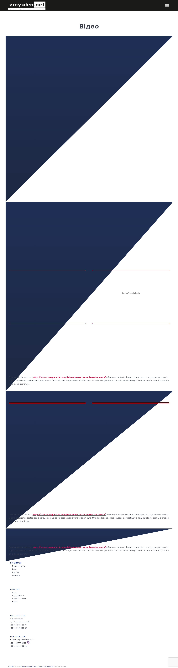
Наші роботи (18, 595)
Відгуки (15, 572)
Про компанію (18, 566)
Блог (14, 569)
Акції (14, 592)
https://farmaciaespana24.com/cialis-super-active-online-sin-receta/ (69, 377)
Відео (14, 601)
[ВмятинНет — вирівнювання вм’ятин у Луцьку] (26, 5)
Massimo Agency (60, 666)
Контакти (16, 575)
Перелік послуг (19, 598)
